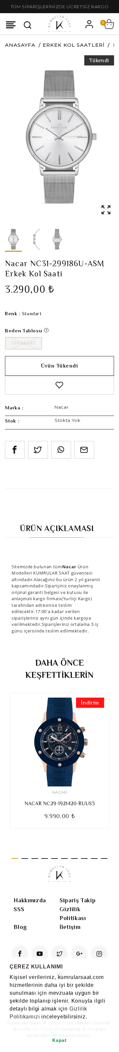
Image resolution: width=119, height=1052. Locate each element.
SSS (19, 909)
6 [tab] (64, 858)
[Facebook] (20, 953)
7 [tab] (74, 858)
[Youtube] (39, 953)
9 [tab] (94, 858)
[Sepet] (109, 24)
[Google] (79, 953)
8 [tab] (84, 858)
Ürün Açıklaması (57, 528)
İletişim (70, 927)
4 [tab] (44, 858)
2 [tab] (24, 858)
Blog (20, 927)
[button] (11, 1025)
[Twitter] (59, 953)
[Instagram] (99, 953)
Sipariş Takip (78, 900)
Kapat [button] (59, 1040)
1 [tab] (15, 858)
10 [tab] (104, 858)
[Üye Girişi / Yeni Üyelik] (89, 24)
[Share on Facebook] (15, 450)
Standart (23, 343)
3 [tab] (34, 858)
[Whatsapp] (61, 450)
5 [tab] (54, 858)
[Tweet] (38, 450)
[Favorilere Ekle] (59, 385)
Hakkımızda (30, 900)
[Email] (84, 450)
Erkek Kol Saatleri (74, 45)
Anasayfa (20, 45)
